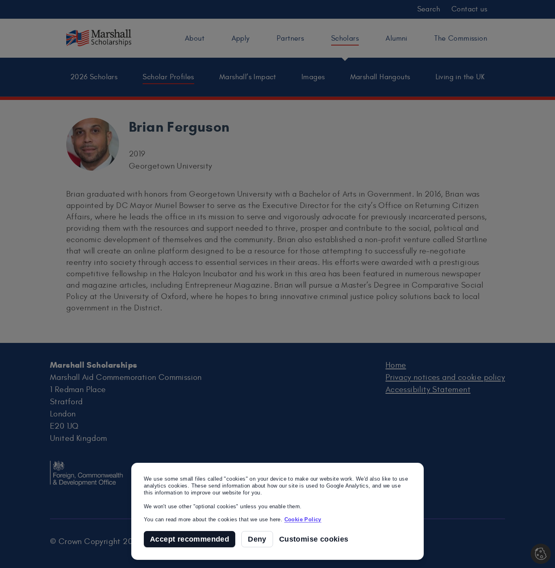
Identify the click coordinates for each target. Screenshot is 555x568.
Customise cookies (314, 539)
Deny (257, 539)
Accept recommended (189, 539)
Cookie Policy (302, 519)
